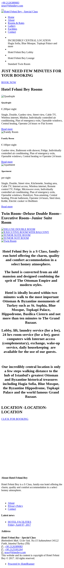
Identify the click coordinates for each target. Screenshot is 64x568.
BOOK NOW (8, 82)
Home (11, 17)
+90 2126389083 (10, 2)
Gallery (12, 26)
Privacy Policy (15, 506)
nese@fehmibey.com (12, 5)
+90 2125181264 (13, 549)
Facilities (12, 29)
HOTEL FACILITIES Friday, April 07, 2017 (19, 523)
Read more (7, 129)
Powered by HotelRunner (21, 563)
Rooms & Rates (16, 23)
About (11, 20)
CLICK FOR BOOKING (14, 419)
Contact (12, 31)
